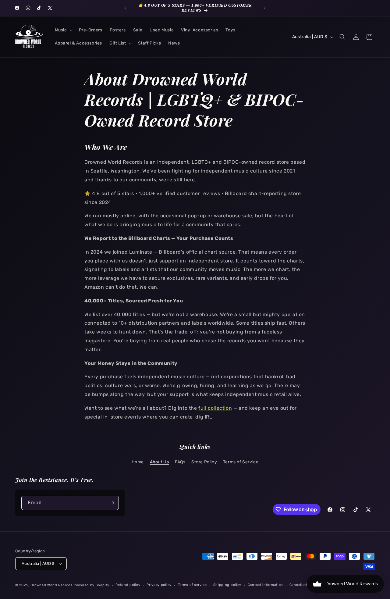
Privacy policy (159, 585)
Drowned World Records (51, 585)
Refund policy (127, 585)
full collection (215, 408)
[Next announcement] (264, 8)
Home (138, 462)
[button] (63, 30)
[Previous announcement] (125, 8)
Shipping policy (227, 585)
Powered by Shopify (91, 585)
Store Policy (204, 462)
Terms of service (192, 585)
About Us (159, 462)
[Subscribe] (112, 503)
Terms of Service (241, 462)
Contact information (265, 585)
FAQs (180, 462)
